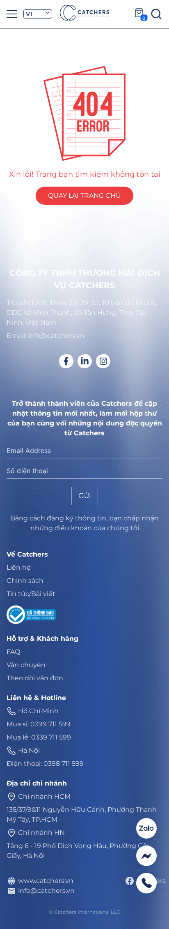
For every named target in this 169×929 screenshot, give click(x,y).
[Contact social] (146, 828)
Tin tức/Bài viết (31, 594)
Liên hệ (19, 567)
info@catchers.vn (44, 890)
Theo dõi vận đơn (35, 678)
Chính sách (25, 581)
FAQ (13, 652)
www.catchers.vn (44, 881)
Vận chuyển (26, 665)
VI (29, 14)
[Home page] (84, 13)
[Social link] (66, 361)
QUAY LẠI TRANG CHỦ (84, 195)
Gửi (84, 495)
